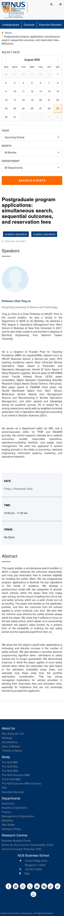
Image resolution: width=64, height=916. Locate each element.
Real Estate (8, 824)
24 (15, 108)
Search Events (32, 180)
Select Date (11, 52)
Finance (6, 812)
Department (11, 161)
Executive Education (50, 24)
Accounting (8, 803)
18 (23, 99)
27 (15, 74)
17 (15, 99)
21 (49, 99)
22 (57, 99)
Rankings (7, 738)
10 (15, 91)
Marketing (7, 820)
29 (32, 74)
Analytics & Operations (14, 807)
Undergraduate (10, 24)
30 (40, 74)
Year (5, 130)
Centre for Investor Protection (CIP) (22, 849)
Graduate (29, 24)
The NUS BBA (10, 762)
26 (6, 74)
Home (8, 32)
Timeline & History (12, 750)
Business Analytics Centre (16, 840)
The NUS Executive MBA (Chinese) (21, 783)
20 (40, 99)
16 (6, 99)
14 (49, 91)
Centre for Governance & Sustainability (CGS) (27, 845)
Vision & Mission (11, 746)
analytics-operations (16, 234)
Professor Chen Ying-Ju (16, 301)
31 (49, 74)
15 (57, 91)
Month (7, 145)
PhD (4, 787)
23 (6, 108)
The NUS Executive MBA (16, 775)
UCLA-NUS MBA (11, 779)
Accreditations (10, 742)
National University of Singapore (17, 913)
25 (23, 108)
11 (23, 91)
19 (32, 99)
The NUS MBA (10, 770)
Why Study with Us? (13, 733)
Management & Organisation (18, 816)
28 (23, 74)
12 (32, 91)
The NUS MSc (10, 766)
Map (27, 873)
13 (40, 91)
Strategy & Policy (11, 829)
